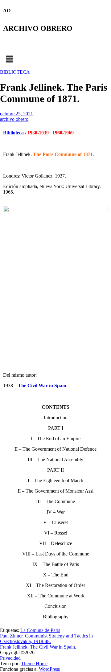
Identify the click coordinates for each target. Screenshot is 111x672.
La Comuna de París (40, 630)
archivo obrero (14, 119)
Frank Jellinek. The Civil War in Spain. (38, 646)
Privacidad (10, 658)
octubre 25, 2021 (16, 113)
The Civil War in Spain (42, 385)
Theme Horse (34, 663)
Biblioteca (13, 132)
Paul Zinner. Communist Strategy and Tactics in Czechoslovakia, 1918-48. (46, 638)
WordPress (49, 669)
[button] (55, 59)
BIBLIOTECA (15, 72)
